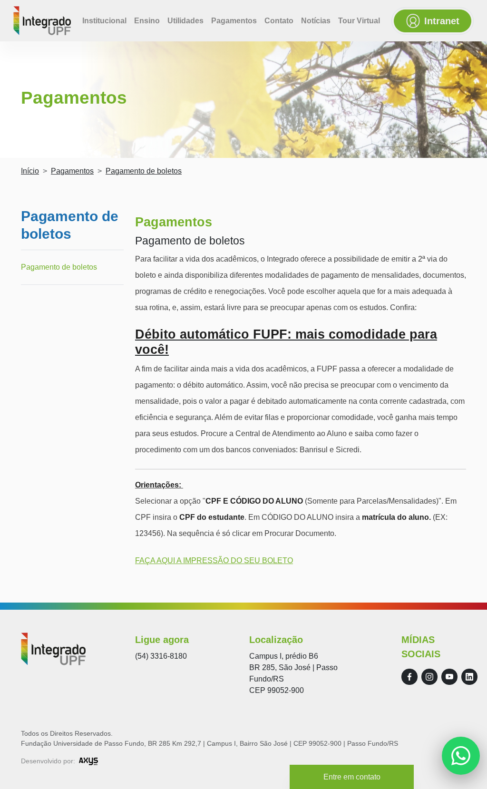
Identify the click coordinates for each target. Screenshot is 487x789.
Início (30, 171)
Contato (278, 21)
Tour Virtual (359, 21)
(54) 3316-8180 (161, 656)
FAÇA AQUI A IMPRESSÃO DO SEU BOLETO (214, 560)
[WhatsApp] (461, 756)
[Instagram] (429, 677)
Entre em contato (351, 777)
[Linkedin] (469, 677)
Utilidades (185, 21)
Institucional (104, 21)
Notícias (316, 21)
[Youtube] (449, 677)
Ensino (147, 21)
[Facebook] (409, 677)
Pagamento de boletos (59, 267)
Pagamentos (234, 21)
